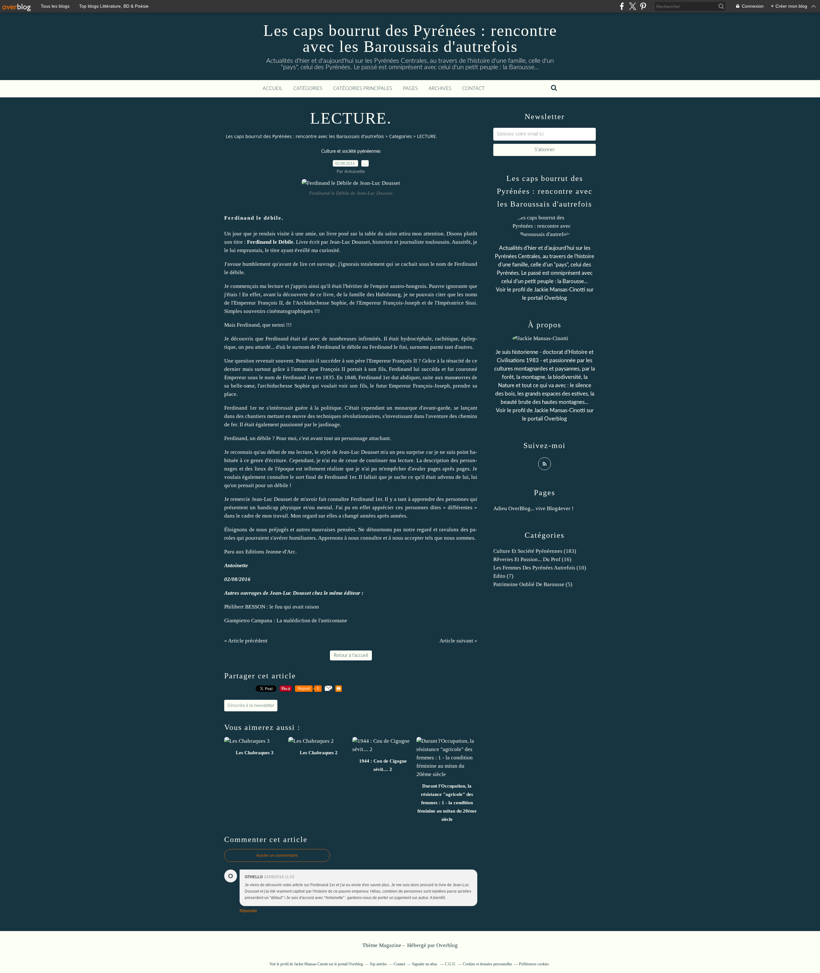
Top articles (378, 964)
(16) (532, 559)
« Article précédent (245, 641)
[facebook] (622, 6)
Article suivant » (458, 641)
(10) (539, 568)
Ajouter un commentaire (277, 855)
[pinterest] (643, 6)
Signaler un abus (425, 964)
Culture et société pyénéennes (351, 151)
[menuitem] (272, 88)
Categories (400, 136)
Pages (410, 88)
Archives (440, 88)
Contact (473, 88)
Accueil (273, 88)
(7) (503, 576)
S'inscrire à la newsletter (250, 705)
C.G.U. (450, 964)
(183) (534, 551)
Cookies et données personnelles (487, 964)
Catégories (307, 88)
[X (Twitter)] (632, 6)
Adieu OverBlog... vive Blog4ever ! (533, 508)
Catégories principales (362, 88)
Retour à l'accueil (351, 655)
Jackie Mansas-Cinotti (559, 289)
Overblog (447, 945)
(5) (532, 584)
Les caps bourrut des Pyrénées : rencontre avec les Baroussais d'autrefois (410, 38)
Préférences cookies (534, 964)
